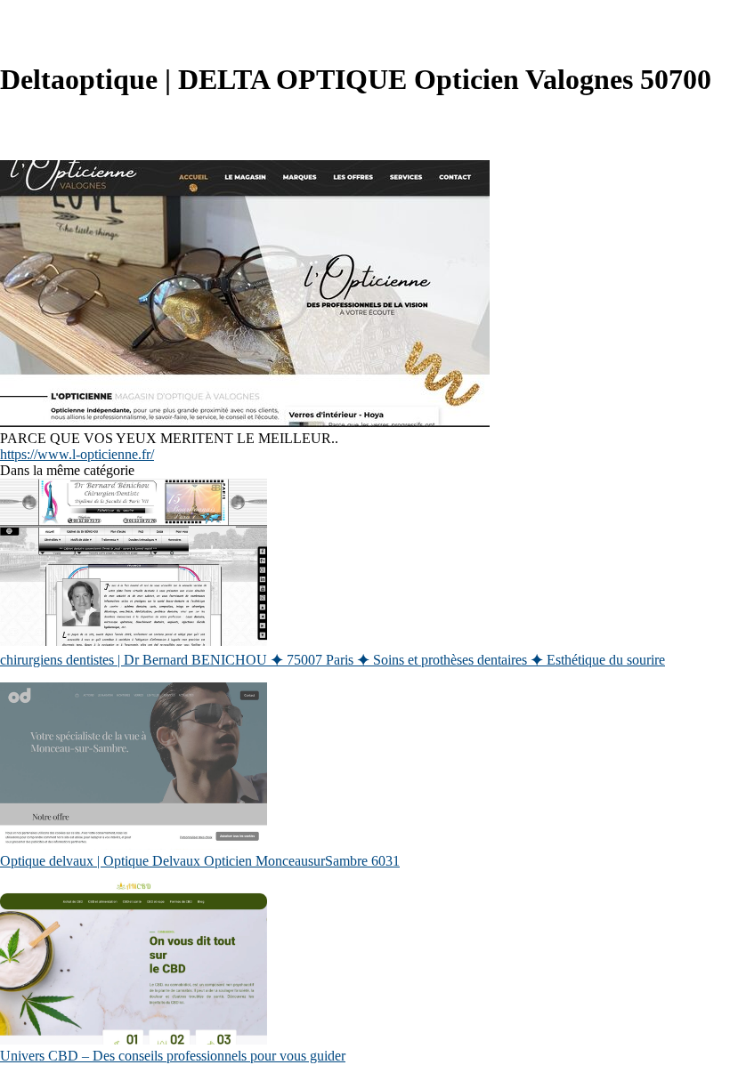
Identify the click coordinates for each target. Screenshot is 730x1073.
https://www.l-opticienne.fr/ (77, 454)
